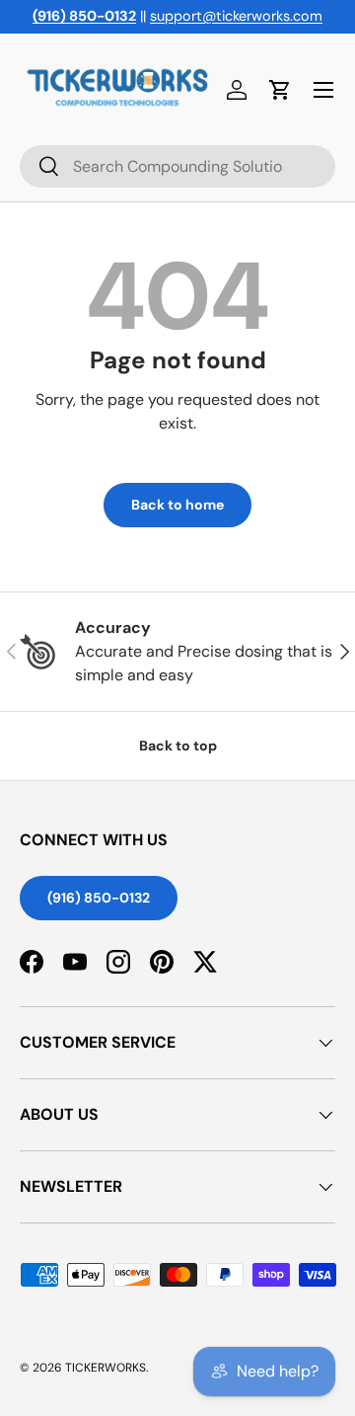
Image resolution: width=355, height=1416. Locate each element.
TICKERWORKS (105, 1368)
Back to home (177, 504)
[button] (280, 90)
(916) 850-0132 (98, 897)
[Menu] (323, 90)
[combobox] (177, 166)
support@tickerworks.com (236, 16)
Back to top (178, 745)
